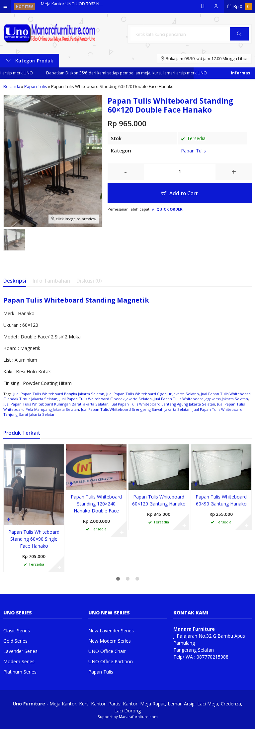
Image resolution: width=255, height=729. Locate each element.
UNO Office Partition (110, 661)
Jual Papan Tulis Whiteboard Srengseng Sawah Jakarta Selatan (136, 409)
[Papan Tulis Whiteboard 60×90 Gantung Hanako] (221, 466)
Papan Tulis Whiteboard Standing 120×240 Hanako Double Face (96, 504)
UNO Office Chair (107, 651)
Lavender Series (20, 651)
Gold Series (15, 641)
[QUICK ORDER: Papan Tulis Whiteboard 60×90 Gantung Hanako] (196, 484)
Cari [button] (239, 40)
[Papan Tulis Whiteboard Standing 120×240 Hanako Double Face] (96, 466)
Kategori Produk (33, 60)
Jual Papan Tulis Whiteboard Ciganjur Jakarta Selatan (152, 393)
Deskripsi (14, 280)
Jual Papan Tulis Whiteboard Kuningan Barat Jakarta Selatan (56, 404)
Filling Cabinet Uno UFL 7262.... (70, 6)
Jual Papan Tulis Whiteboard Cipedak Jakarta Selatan (105, 398)
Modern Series (19, 661)
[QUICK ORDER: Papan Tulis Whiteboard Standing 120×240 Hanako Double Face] (71, 484)
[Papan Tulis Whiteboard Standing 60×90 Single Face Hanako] (34, 484)
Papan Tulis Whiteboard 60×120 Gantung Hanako (159, 500)
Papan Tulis (193, 150)
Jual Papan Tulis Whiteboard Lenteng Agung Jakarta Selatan (163, 404)
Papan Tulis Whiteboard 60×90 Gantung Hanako (221, 500)
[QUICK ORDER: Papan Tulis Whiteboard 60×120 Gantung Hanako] (133, 484)
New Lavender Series (111, 630)
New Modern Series (109, 641)
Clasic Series (16, 630)
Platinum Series (20, 672)
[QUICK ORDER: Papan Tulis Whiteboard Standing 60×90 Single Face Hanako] (8, 519)
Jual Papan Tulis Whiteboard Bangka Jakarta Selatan (58, 393)
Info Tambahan (51, 280)
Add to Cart (183, 193)
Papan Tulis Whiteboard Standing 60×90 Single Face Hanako (33, 539)
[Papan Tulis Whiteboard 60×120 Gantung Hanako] (158, 466)
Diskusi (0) (89, 280)
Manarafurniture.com (138, 716)
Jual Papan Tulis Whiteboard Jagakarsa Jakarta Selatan (201, 398)
